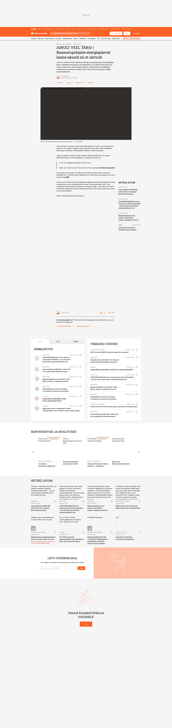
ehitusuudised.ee (115, 29)
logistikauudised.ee (103, 29)
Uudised (45, 396)
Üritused (58, 38)
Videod (75, 38)
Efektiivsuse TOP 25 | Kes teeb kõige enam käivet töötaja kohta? (113, 407)
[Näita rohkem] (135, 29)
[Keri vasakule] (33, 451)
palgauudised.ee (48, 29)
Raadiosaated (67, 38)
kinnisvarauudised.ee (127, 29)
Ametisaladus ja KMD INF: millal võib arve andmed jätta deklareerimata (128, 192)
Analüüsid (46, 367)
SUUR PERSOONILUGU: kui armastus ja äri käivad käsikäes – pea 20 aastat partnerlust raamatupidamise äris (56, 359)
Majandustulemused (97, 349)
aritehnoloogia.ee (70, 29)
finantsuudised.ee (59, 29)
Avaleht (33, 38)
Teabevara (82, 38)
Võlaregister (92, 38)
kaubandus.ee (81, 29)
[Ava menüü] (40, 29)
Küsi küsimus (49, 38)
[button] (58, 568)
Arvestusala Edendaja (63, 326)
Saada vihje (116, 38)
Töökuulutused (121, 532)
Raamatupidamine (83, 326)
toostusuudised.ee (92, 29)
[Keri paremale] (139, 451)
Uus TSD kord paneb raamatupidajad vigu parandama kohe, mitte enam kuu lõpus (71, 539)
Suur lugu (46, 355)
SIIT (96, 168)
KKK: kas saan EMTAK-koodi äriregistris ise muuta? (109, 352)
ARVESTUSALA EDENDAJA (64, 44)
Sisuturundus (105, 38)
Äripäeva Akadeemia (44, 461)
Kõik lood (41, 38)
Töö (98, 38)
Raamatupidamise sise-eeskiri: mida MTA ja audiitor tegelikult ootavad (128, 218)
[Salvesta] (81, 355)
